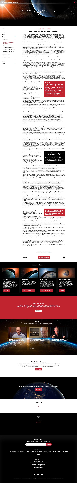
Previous (6, 338)
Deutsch (40, 451)
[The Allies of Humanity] (10, 2)
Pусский (49, 452)
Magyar (25, 452)
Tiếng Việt (38, 454)
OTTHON (3, 28)
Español (54, 451)
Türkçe (65, 452)
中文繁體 (32, 451)
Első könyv (4, 34)
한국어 (21, 452)
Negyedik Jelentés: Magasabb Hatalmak (9, 49)
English (50, 451)
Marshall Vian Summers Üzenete (44, 251)
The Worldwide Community (38, 467)
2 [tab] (39, 351)
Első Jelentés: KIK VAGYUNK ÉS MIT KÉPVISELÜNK (8, 43)
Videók (67, 2)
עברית (63, 451)
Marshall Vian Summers (52, 2)
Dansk (36, 451)
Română (44, 452)
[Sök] (74, 2)
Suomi (57, 452)
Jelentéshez (45, 2)
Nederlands (30, 452)
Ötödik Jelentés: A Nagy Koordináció (8, 51)
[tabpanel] (17, 338)
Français (58, 451)
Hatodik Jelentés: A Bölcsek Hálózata (9, 52)
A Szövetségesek (39, 2)
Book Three (4, 37)
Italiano (16, 452)
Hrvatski (66, 451)
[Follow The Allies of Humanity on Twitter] (38, 474)
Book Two (3, 36)
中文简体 (27, 451)
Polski (35, 452)
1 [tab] (37, 351)
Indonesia (12, 452)
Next (71, 338)
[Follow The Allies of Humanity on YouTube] (42, 474)
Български (22, 451)
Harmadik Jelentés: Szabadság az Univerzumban (8, 48)
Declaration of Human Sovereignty (38, 464)
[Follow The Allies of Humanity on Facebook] (34, 474)
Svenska (61, 452)
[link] (15, 33)
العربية (10, 451)
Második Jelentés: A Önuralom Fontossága (7, 45)
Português (39, 452)
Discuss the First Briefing (44, 257)
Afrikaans (14, 451)
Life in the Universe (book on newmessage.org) (38, 462)
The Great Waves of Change (38, 465)
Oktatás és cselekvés (61, 2)
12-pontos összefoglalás (6, 54)
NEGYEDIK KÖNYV (5, 39)
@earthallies (38, 422)
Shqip (53, 452)
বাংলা (18, 451)
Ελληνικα (45, 451)
